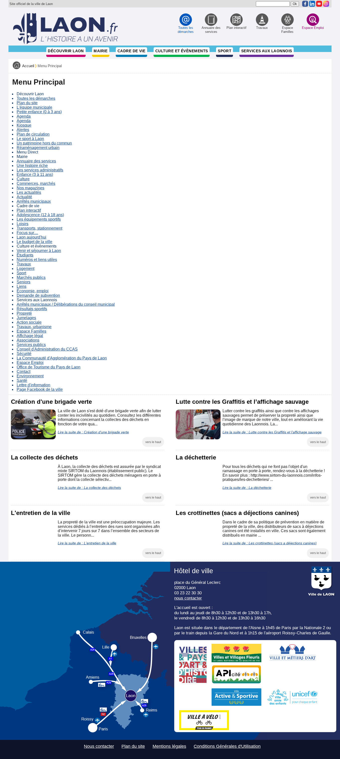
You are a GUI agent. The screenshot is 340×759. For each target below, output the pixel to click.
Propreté (24, 313)
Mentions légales (169, 746)
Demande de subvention (38, 295)
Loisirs (22, 224)
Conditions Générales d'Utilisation (227, 746)
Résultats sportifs (32, 309)
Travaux (24, 264)
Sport (224, 51)
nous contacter (188, 598)
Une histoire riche (32, 165)
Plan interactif (29, 210)
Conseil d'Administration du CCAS (47, 349)
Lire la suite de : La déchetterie (247, 488)
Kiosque (24, 125)
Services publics (31, 345)
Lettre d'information (33, 385)
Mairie (101, 51)
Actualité (24, 197)
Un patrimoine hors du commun (44, 143)
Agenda (24, 116)
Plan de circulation (33, 134)
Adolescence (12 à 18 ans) (40, 215)
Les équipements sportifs (39, 219)
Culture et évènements (181, 51)
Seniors (23, 282)
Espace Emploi (30, 362)
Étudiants (25, 255)
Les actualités (29, 192)
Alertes (23, 130)
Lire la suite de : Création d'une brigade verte (93, 432)
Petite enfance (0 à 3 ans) (39, 112)
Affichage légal (30, 336)
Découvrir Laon (66, 51)
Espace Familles (31, 331)
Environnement (30, 376)
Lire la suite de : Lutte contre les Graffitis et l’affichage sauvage (272, 432)
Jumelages (26, 318)
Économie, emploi (33, 291)
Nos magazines (30, 188)
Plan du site (27, 103)
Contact (23, 371)
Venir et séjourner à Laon (39, 251)
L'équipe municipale (34, 107)
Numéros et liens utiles (37, 259)
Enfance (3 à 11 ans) (35, 174)
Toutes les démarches (36, 98)
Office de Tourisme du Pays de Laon (48, 367)
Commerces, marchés (36, 183)
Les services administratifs (40, 170)
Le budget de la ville (34, 242)
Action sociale (29, 322)
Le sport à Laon (30, 139)
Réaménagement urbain (38, 148)
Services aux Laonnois (266, 51)
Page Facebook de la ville (40, 389)
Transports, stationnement (39, 228)
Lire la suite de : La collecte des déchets (89, 488)
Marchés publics (31, 277)
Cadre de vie (131, 51)
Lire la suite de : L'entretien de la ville (87, 543)
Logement (25, 268)
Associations (28, 340)
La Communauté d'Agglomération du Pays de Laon (62, 358)
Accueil (28, 66)
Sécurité (24, 354)
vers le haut (153, 442)
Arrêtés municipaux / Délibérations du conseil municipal (66, 304)
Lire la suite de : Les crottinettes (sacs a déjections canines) (270, 543)
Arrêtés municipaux (34, 201)
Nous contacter (99, 746)
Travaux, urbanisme (34, 327)
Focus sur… (27, 233)
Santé (22, 380)
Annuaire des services (36, 161)
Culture (23, 179)
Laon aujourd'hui (31, 237)
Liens (21, 286)
